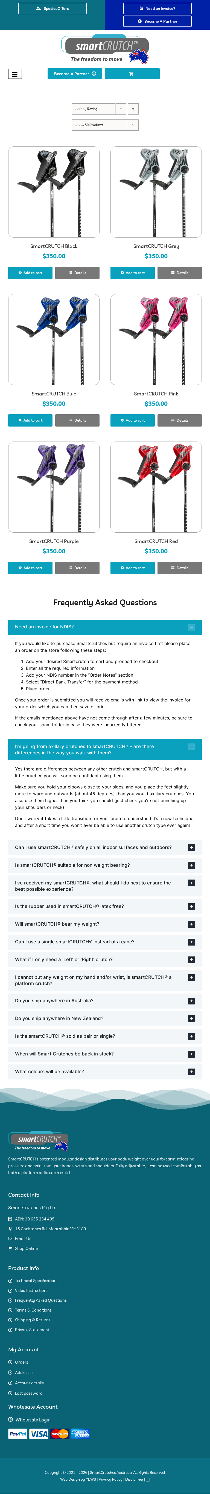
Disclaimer (134, 1479)
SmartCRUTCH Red (156, 541)
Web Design (70, 1479)
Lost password (29, 1393)
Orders (21, 1362)
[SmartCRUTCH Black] (54, 192)
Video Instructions (31, 1290)
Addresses (24, 1372)
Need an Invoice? (160, 8)
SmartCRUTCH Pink (156, 394)
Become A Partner (160, 21)
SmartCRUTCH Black (53, 246)
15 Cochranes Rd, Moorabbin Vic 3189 (50, 1228)
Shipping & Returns (33, 1319)
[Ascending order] (133, 109)
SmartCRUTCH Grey (156, 246)
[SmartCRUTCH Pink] (156, 339)
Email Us (23, 1238)
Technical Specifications (37, 1280)
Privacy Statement (32, 1329)
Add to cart (33, 273)
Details (80, 273)
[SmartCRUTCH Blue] (54, 339)
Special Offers (56, 8)
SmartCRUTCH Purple (54, 541)
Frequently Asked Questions (41, 1300)
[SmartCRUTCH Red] (156, 487)
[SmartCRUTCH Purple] (54, 487)
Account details (29, 1382)
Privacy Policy (110, 1479)
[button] (105, 627)
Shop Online (26, 1248)
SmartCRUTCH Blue (54, 394)
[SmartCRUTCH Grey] (156, 192)
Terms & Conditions (33, 1310)
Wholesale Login (33, 1420)
